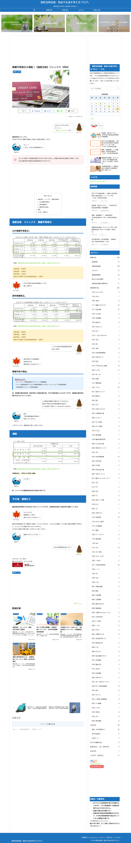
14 (109, 106)
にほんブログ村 (95, 763)
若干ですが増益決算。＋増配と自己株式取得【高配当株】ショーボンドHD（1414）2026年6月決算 (104, 196)
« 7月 (91, 118)
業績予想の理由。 (44, 207)
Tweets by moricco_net (97, 181)
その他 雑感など (43, 212)
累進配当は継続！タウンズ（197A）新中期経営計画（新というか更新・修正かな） (104, 230)
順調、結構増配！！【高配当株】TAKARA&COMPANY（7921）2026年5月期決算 (104, 217)
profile (102, 837)
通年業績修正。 (43, 204)
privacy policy (93, 837)
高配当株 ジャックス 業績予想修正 (48, 199)
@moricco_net (60, 130)
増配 (39, 209)
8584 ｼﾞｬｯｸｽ (17, 572)
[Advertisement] (48, 51)
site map (117, 837)
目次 (45, 195)
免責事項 (84, 837)
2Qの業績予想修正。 (45, 202)
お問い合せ (109, 837)
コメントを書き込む (48, 724)
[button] (72, 111)
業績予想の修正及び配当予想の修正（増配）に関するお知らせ (38, 263)
